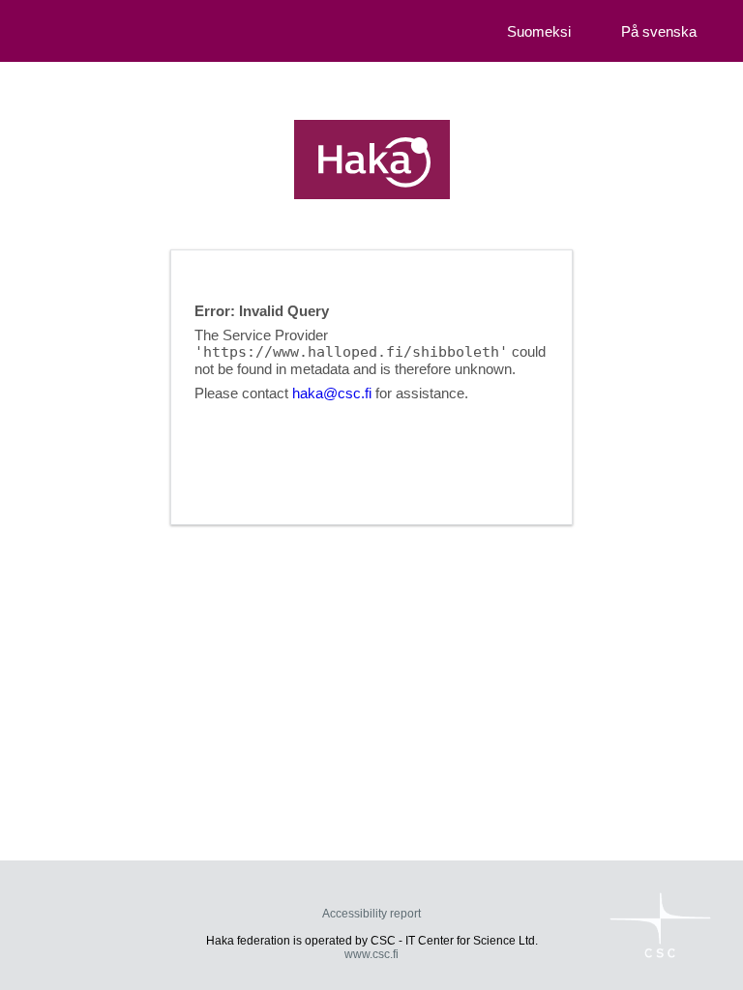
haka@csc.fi (332, 393)
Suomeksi (539, 31)
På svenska (659, 31)
